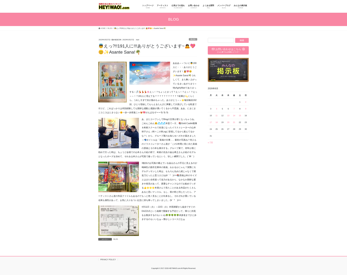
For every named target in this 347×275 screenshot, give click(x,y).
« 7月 (210, 142)
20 (228, 122)
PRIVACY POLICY (108, 259)
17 (211, 122)
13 (228, 115)
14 (234, 115)
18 (217, 122)
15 (240, 115)
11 (217, 115)
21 (234, 122)
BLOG (193, 39)
